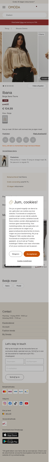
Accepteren (32, 254)
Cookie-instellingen (24, 261)
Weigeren (15, 254)
